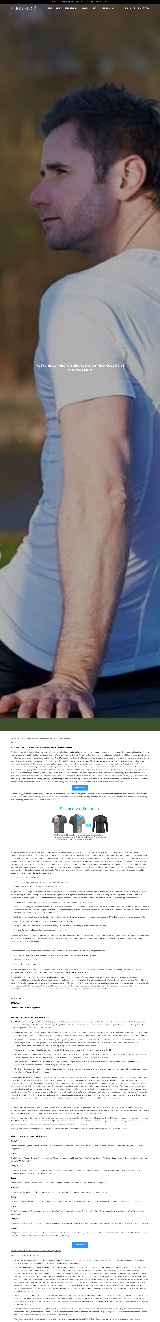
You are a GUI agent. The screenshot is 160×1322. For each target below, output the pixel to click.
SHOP (58, 8)
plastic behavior (82, 1301)
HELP (94, 8)
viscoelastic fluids (66, 1309)
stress (110, 1295)
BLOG (20, 738)
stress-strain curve (59, 1295)
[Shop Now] (80, 1245)
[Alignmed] (24, 9)
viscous (33, 1315)
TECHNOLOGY (71, 8)
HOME (49, 8)
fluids (49, 1309)
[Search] (134, 8)
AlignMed (59, 758)
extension (21, 1273)
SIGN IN (128, 8)
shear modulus (87, 1282)
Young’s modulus (70, 1282)
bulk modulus (106, 1282)
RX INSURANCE (107, 8)
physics (19, 1267)
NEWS (84, 8)
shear (35, 1291)
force (132, 1295)
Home (13, 738)
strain (32, 1298)
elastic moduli (50, 1282)
